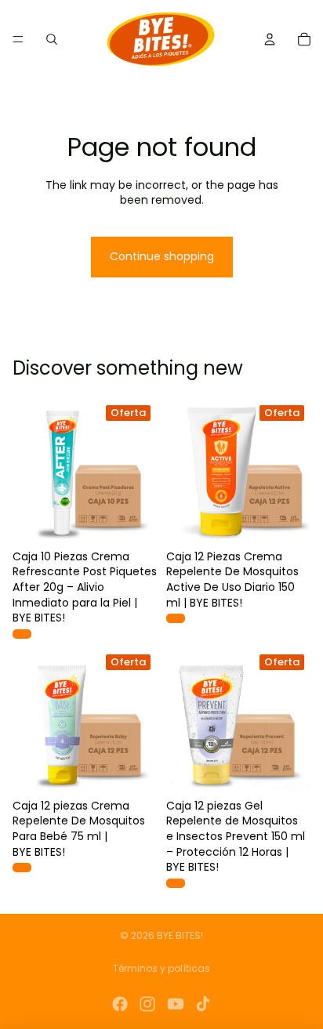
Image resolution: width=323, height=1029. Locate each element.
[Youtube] (175, 1004)
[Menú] (18, 39)
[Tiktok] (203, 1004)
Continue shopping (162, 256)
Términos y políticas (161, 968)
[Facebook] (120, 1004)
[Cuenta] (269, 39)
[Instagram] (147, 1004)
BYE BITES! (180, 935)
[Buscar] (51, 39)
